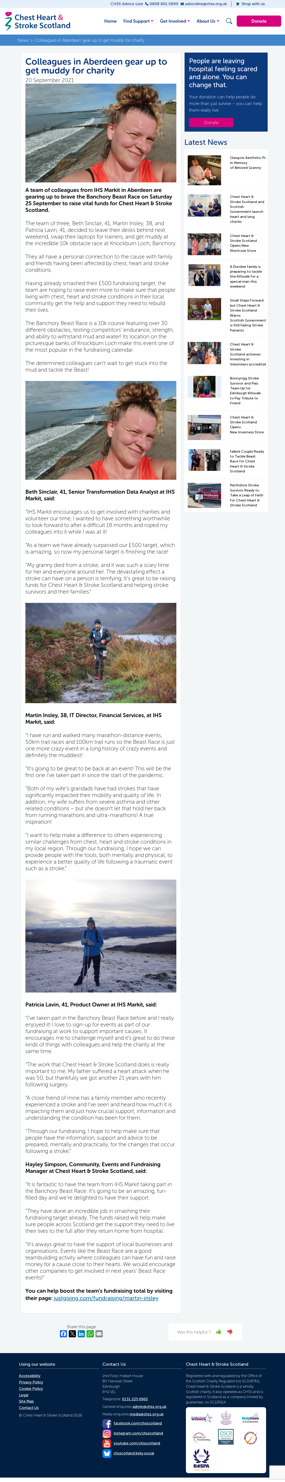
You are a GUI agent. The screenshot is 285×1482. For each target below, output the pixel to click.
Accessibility (30, 1375)
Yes (219, 1331)
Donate (259, 21)
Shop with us (253, 3)
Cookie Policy (31, 1388)
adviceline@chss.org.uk (206, 3)
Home (110, 21)
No (230, 1331)
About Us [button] (206, 21)
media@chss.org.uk (146, 1414)
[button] (228, 21)
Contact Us (29, 1407)
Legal (23, 1395)
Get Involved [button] (173, 21)
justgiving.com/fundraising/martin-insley (106, 1298)
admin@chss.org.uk (149, 1406)
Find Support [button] (136, 21)
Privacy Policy (31, 1382)
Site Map (26, 1401)
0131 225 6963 (135, 1399)
